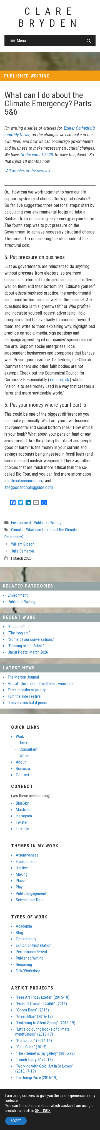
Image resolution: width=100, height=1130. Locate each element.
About (21, 762)
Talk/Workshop (28, 970)
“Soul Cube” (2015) (31, 1046)
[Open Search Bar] (89, 41)
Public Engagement (31, 893)
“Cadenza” (16, 626)
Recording (24, 964)
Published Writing (27, 76)
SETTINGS (43, 1110)
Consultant (28, 749)
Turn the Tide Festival (24, 696)
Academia (24, 926)
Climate (17, 530)
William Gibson (22, 544)
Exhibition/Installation (33, 945)
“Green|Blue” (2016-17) (34, 1016)
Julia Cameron (22, 551)
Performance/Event (31, 951)
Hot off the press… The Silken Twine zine (40, 683)
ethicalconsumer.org (25, 480)
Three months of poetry (27, 689)
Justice (22, 867)
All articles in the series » (28, 170)
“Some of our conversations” (31, 639)
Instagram (24, 815)
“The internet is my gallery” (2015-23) (45, 1053)
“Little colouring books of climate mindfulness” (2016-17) (42, 1032)
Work (20, 736)
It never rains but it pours (27, 702)
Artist (24, 742)
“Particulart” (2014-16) (34, 1040)
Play (19, 887)
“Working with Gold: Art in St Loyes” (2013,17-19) (44, 1069)
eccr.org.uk (59, 379)
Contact (22, 774)
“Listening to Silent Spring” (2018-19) (45, 1022)
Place (20, 880)
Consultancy (26, 938)
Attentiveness (27, 855)
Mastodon (24, 809)
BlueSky (22, 803)
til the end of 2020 (37, 154)
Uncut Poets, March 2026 (28, 652)
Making (22, 874)
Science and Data (30, 899)
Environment (21, 522)
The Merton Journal (23, 677)
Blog (19, 932)
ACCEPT (16, 1121)
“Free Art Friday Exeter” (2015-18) (42, 997)
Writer (24, 755)
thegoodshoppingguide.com (29, 487)
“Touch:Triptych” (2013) (34, 1059)
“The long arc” (19, 633)
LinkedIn (22, 828)
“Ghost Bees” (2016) (32, 1010)
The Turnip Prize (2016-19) (37, 1077)
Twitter (22, 822)
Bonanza (23, 768)
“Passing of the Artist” (26, 645)
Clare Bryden (49, 17)
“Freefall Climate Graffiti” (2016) (41, 1003)
